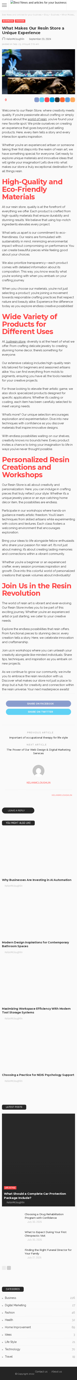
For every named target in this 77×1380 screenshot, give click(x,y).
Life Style (10, 1187)
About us (56, 1371)
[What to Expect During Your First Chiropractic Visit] (12, 1236)
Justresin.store (15, 341)
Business (8, 20)
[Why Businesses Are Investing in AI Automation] (38, 853)
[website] (6, 795)
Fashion (20, 20)
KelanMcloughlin (15, 39)
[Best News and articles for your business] (38, 2)
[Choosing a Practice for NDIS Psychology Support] (38, 1048)
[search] (72, 5)
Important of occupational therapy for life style (38, 737)
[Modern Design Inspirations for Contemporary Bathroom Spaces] (38, 915)
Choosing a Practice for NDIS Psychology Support (38, 1075)
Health (40, 1319)
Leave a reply (16, 810)
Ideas (40, 1334)
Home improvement (40, 1327)
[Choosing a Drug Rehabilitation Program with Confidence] (12, 1218)
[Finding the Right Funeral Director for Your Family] (12, 1254)
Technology (40, 1349)
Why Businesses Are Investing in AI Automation (36, 880)
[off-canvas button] (4, 5)
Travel (40, 1356)
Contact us (41, 1371)
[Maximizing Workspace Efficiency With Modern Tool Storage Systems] (38, 982)
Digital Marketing (40, 1305)
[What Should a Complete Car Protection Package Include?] (38, 1160)
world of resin (37, 119)
